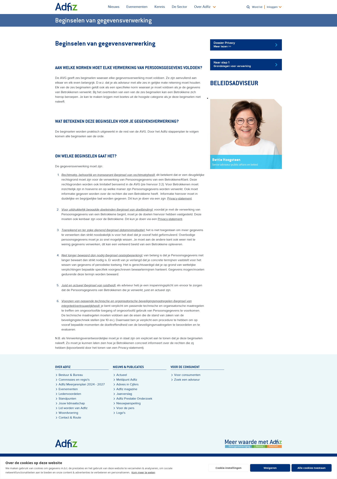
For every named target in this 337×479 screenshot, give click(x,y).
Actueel (121, 375)
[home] (66, 7)
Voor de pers (125, 408)
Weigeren (270, 468)
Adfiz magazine (126, 389)
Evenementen (136, 7)
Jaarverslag (124, 394)
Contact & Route (70, 417)
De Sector (179, 7)
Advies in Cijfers (127, 384)
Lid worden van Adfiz (73, 408)
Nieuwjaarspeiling (128, 403)
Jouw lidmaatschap (72, 403)
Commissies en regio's (74, 380)
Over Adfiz (202, 7)
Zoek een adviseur (187, 380)
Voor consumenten (187, 375)
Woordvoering (68, 413)
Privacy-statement (179, 198)
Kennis (159, 7)
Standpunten (67, 398)
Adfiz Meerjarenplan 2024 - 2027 (82, 384)
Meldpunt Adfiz (126, 380)
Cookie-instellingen (229, 468)
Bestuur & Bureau (71, 375)
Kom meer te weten (143, 472)
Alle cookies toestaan (312, 468)
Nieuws (113, 7)
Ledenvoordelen (70, 394)
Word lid (257, 7)
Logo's (120, 413)
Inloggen (272, 7)
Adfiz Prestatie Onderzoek (134, 398)
